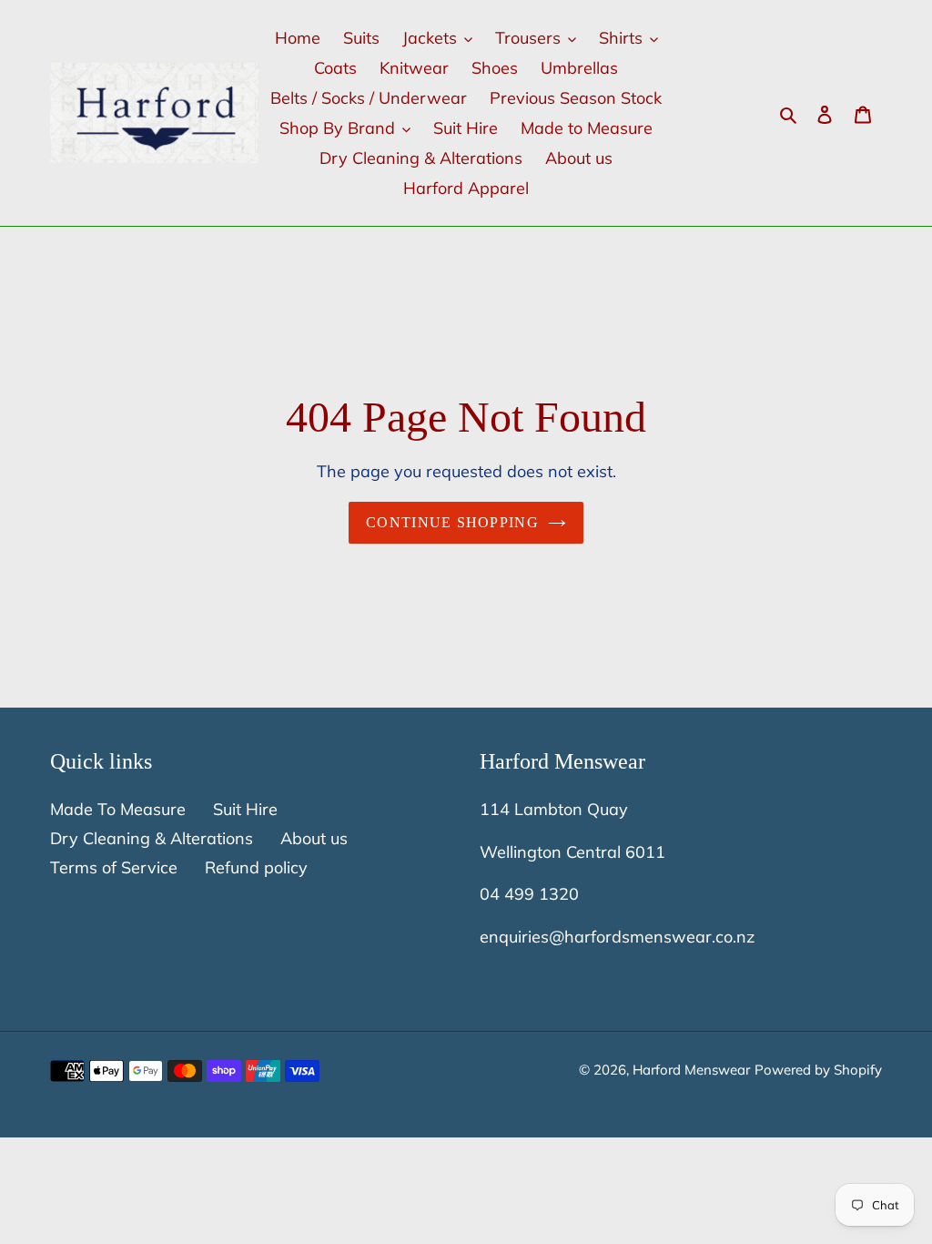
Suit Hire (245, 809)
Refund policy (256, 867)
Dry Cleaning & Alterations (151, 838)
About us (314, 838)
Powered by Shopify (818, 1069)
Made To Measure (118, 809)
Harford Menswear (691, 1069)
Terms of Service (113, 867)
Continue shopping (452, 522)
